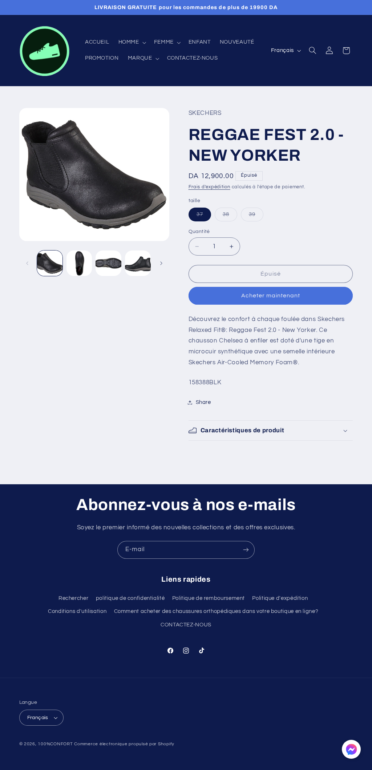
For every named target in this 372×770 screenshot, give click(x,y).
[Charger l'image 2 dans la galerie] (79, 263)
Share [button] (203, 402)
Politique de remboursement (208, 598)
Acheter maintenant (270, 295)
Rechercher (73, 598)
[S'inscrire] (246, 550)
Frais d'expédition (209, 187)
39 (256, 216)
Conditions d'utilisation (77, 611)
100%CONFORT (55, 744)
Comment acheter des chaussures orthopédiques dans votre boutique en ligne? (216, 611)
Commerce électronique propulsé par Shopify (124, 744)
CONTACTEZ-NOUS (186, 624)
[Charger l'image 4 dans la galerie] (137, 263)
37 (204, 216)
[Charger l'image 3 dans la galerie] (108, 263)
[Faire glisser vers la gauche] (27, 263)
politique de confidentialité (130, 598)
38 (230, 216)
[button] (131, 43)
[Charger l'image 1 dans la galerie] (49, 263)
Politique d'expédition (280, 598)
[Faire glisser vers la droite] (161, 263)
